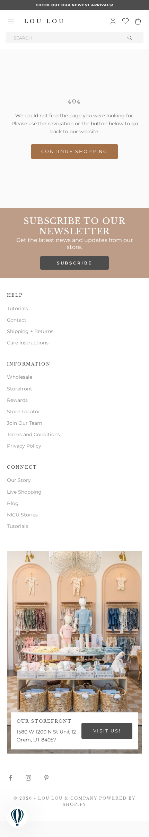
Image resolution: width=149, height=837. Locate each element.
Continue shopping (74, 151)
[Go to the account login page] (113, 21)
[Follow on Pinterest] (46, 777)
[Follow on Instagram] (28, 777)
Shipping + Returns (30, 331)
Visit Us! (107, 731)
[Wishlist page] (125, 21)
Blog (13, 503)
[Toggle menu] (11, 21)
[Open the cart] (137, 21)
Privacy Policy (24, 446)
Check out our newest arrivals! (74, 5)
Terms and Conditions (33, 434)
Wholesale (19, 377)
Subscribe (75, 263)
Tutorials (17, 308)
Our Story (19, 480)
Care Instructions (28, 343)
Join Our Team (24, 423)
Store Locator (23, 411)
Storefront (19, 389)
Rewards (17, 400)
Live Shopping (24, 492)
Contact (16, 320)
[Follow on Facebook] (10, 777)
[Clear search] (130, 37)
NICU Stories (22, 515)
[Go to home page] (44, 21)
